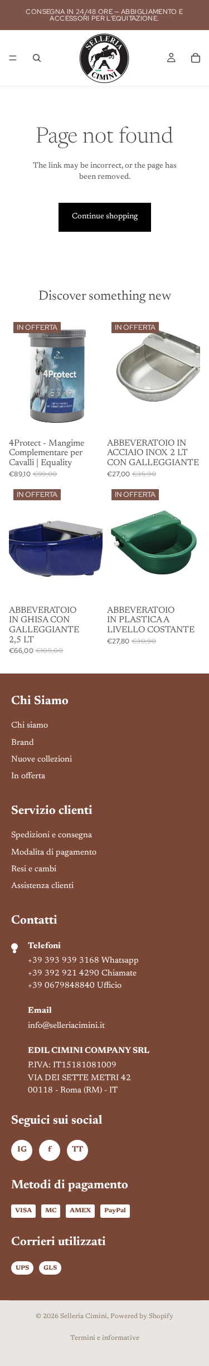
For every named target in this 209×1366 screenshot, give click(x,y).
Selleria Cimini (83, 1316)
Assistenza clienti (42, 886)
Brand (22, 743)
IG (22, 1150)
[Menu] (13, 58)
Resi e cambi (33, 869)
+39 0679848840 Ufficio (74, 986)
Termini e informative (104, 1338)
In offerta (28, 776)
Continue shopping (105, 217)
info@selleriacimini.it (66, 1026)
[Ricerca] (37, 58)
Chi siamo (29, 725)
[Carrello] (195, 58)
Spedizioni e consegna (51, 835)
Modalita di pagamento (53, 852)
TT (77, 1150)
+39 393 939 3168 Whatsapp (83, 961)
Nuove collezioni (41, 759)
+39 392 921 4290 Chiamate (82, 973)
